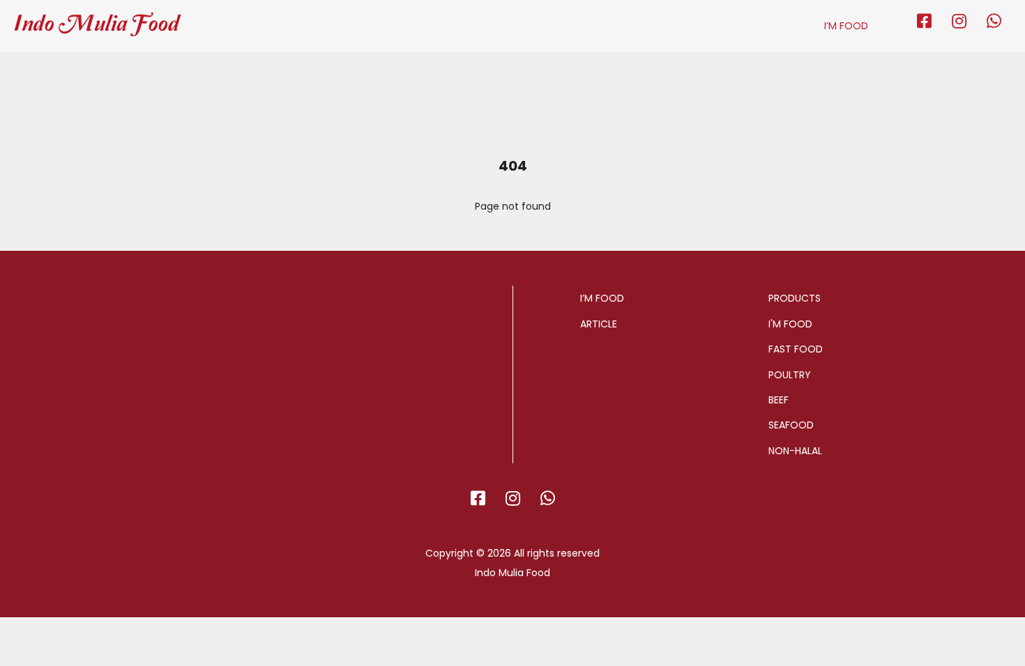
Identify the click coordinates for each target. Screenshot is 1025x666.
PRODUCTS (794, 298)
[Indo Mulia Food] (97, 18)
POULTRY (789, 375)
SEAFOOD (791, 425)
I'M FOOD (790, 324)
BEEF (778, 400)
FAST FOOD (795, 349)
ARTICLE (598, 324)
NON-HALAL (795, 451)
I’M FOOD (846, 26)
